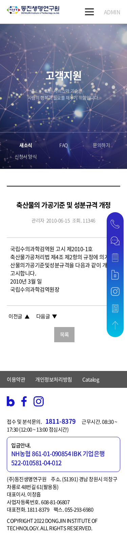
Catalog (90, 379)
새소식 (25, 145)
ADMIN (112, 12)
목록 (64, 334)
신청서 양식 (26, 156)
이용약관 (16, 379)
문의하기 (101, 145)
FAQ (63, 145)
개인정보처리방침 (53, 379)
